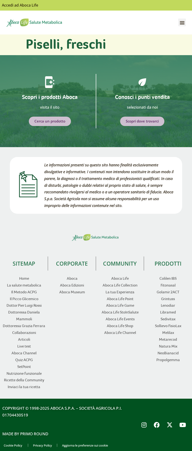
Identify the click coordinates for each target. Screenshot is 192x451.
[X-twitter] (170, 425)
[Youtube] (182, 425)
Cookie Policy (13, 445)
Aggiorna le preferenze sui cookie (85, 445)
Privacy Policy (42, 445)
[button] (182, 22)
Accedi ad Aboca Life (20, 5)
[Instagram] (144, 425)
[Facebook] (157, 425)
